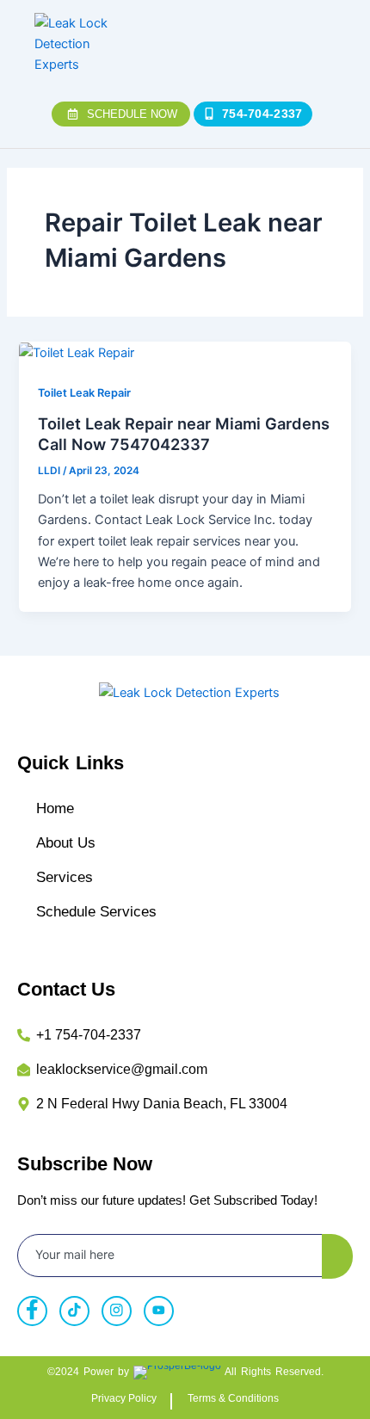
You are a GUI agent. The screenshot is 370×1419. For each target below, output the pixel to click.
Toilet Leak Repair (84, 392)
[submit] (337, 1256)
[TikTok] (74, 1311)
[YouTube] (159, 1311)
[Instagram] (117, 1311)
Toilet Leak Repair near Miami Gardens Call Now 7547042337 (184, 433)
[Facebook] (32, 1311)
